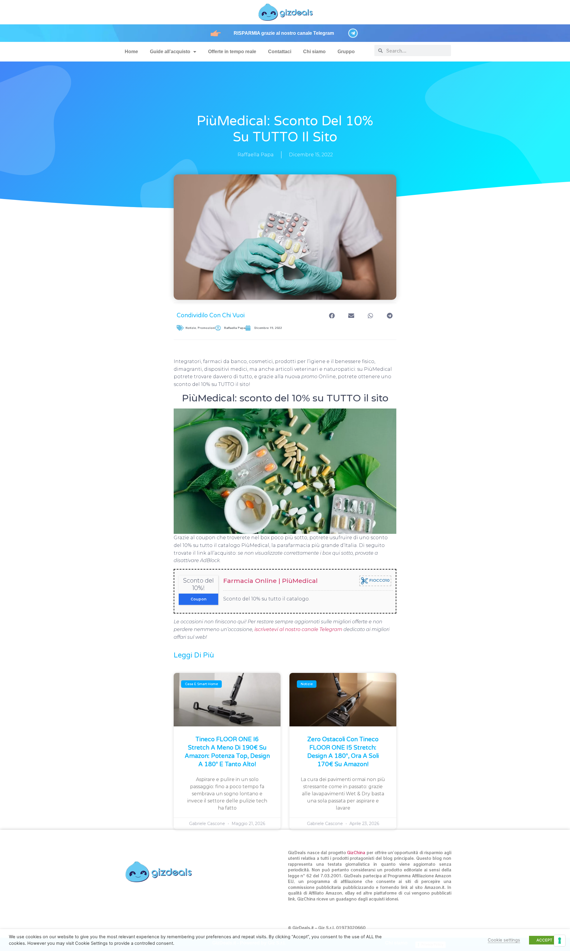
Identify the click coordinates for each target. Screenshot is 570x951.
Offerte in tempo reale (232, 51)
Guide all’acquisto (170, 51)
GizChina (356, 852)
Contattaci (279, 51)
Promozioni (206, 328)
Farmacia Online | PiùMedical (270, 580)
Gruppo (346, 51)
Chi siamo (314, 51)
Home (131, 51)
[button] (331, 315)
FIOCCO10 (379, 580)
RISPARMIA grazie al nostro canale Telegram (284, 33)
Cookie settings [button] (504, 940)
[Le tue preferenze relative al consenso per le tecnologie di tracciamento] (559, 940)
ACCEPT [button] (544, 940)
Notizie (191, 328)
